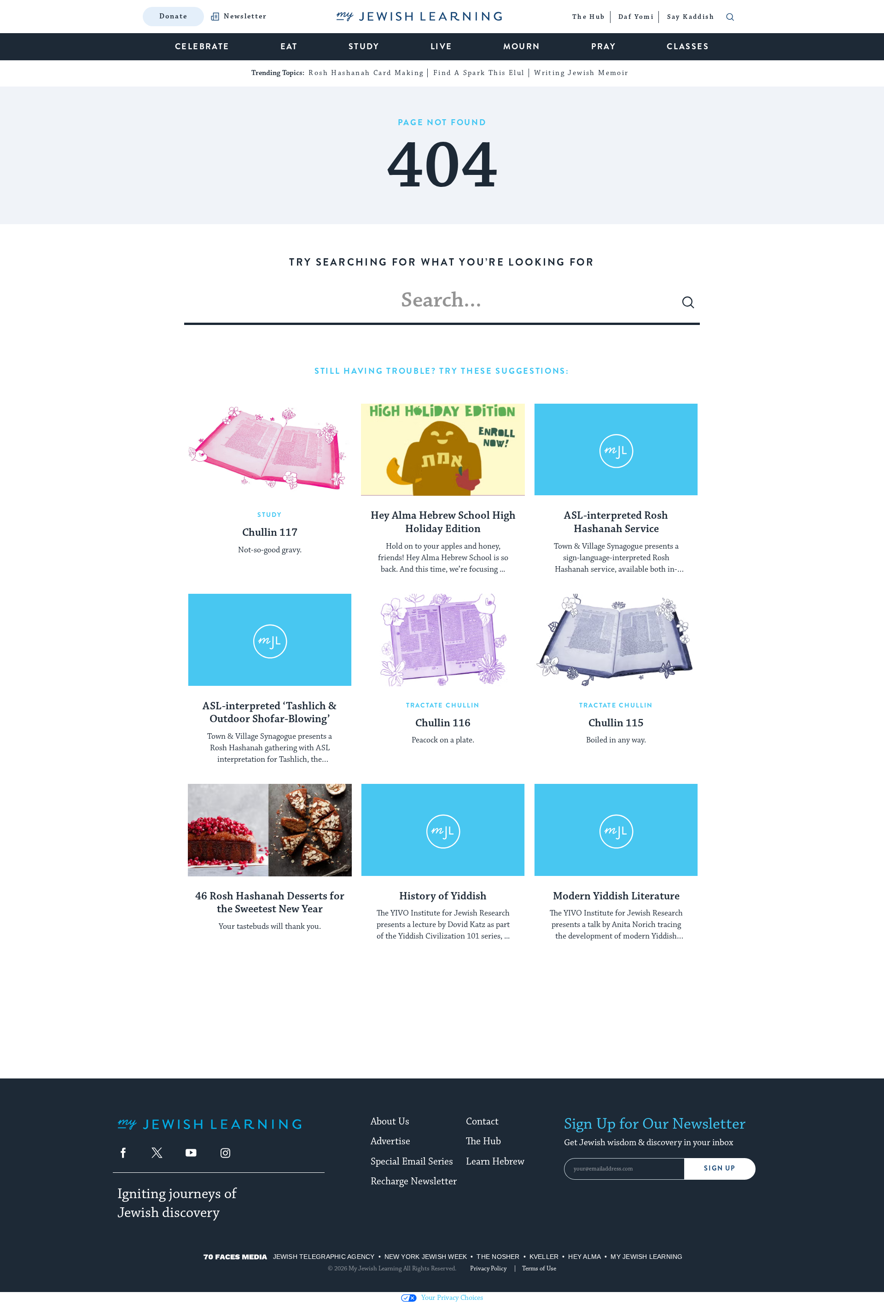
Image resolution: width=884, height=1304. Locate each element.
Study (269, 514)
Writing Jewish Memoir (581, 73)
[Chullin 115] (616, 640)
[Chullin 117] (270, 450)
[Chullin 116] (443, 640)
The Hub (483, 1142)
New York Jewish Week (425, 1256)
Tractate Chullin (443, 705)
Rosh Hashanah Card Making (366, 73)
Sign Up (720, 1168)
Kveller (544, 1256)
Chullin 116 (443, 723)
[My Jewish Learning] (209, 1131)
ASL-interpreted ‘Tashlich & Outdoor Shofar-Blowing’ (270, 713)
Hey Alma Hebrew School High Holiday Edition (443, 523)
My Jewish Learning (646, 1256)
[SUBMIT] (688, 306)
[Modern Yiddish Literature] (616, 830)
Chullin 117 (269, 533)
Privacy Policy (488, 1268)
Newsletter (245, 16)
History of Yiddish (443, 896)
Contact (482, 1122)
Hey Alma (584, 1256)
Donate (173, 16)
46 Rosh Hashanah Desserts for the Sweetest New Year (269, 903)
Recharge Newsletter (414, 1182)
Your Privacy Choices (452, 1297)
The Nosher (498, 1256)
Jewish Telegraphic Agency (324, 1256)
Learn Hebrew (495, 1162)
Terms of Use (539, 1268)
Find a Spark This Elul (479, 73)
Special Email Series (412, 1162)
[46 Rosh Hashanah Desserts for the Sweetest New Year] (270, 830)
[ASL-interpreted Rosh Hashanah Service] (616, 450)
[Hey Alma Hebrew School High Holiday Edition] (443, 450)
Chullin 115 (616, 723)
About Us (390, 1122)
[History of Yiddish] (443, 830)
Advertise (390, 1142)
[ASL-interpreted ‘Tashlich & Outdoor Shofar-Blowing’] (270, 640)
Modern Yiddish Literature (616, 896)
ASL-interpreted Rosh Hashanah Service (616, 523)
